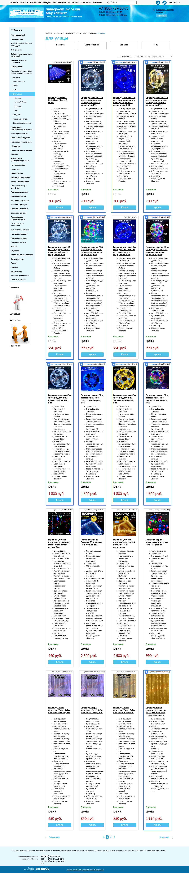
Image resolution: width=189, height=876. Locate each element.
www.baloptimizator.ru (85, 869)
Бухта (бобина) (20, 102)
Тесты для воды (17, 259)
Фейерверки (16, 50)
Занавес (18, 107)
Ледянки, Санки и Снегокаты (18, 61)
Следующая (164, 837)
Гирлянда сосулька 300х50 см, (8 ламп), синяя (58, 100)
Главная (13, 3)
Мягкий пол (16, 146)
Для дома (17, 115)
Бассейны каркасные (20, 201)
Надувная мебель (18, 242)
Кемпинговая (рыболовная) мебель (20, 160)
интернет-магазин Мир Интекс (63, 11)
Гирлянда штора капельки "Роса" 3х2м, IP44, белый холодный (92, 710)
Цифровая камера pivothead (18, 187)
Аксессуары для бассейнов (17, 225)
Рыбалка (14, 154)
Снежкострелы (17, 67)
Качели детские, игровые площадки (21, 45)
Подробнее (15, 314)
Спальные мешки (18, 280)
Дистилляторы (17, 173)
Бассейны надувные (19, 209)
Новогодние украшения (21, 142)
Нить (15, 90)
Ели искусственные (19, 134)
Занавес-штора (19, 82)
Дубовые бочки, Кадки (20, 178)
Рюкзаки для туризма (20, 276)
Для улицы (17, 94)
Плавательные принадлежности (18, 218)
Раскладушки (16, 272)
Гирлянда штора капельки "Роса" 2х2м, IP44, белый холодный (59, 710)
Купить (59, 207)
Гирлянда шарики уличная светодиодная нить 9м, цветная (157, 542)
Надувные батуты (18, 196)
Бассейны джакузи (19, 205)
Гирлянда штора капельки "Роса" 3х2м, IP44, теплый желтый (124, 710)
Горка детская (17, 39)
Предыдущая (54, 837)
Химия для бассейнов (20, 230)
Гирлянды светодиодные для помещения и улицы (21, 72)
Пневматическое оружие (21, 150)
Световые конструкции (20, 138)
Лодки (13, 263)
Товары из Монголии (20, 182)
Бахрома (16, 77)
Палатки (14, 267)
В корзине (165, 10)
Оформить (162, 16)
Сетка (15, 86)
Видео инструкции (40, 3)
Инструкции (59, 3)
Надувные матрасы (19, 238)
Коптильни (15, 169)
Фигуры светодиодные (22, 123)
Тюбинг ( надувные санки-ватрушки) (22, 55)
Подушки (15, 251)
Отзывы (97, 3)
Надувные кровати (19, 234)
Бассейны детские (18, 213)
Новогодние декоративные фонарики (22, 128)
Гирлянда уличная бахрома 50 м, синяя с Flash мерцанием (91, 542)
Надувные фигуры (20, 119)
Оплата (24, 3)
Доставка (73, 3)
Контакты (86, 3)
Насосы (14, 247)
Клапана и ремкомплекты (22, 255)
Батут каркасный (18, 35)
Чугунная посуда (18, 165)
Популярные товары (19, 192)
